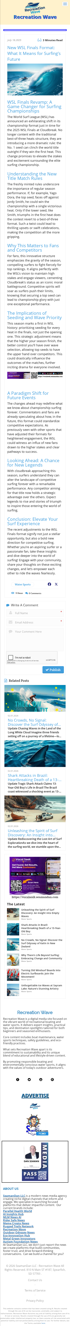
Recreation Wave (14, 1229)
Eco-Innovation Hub (16, 1235)
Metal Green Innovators (19, 1238)
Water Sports (23, 584)
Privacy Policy (35, 1301)
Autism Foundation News (20, 1242)
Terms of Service (35, 1290)
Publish (54, 670)
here (43, 1323)
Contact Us (35, 1280)
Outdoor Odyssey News (19, 1232)
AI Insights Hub (13, 1214)
